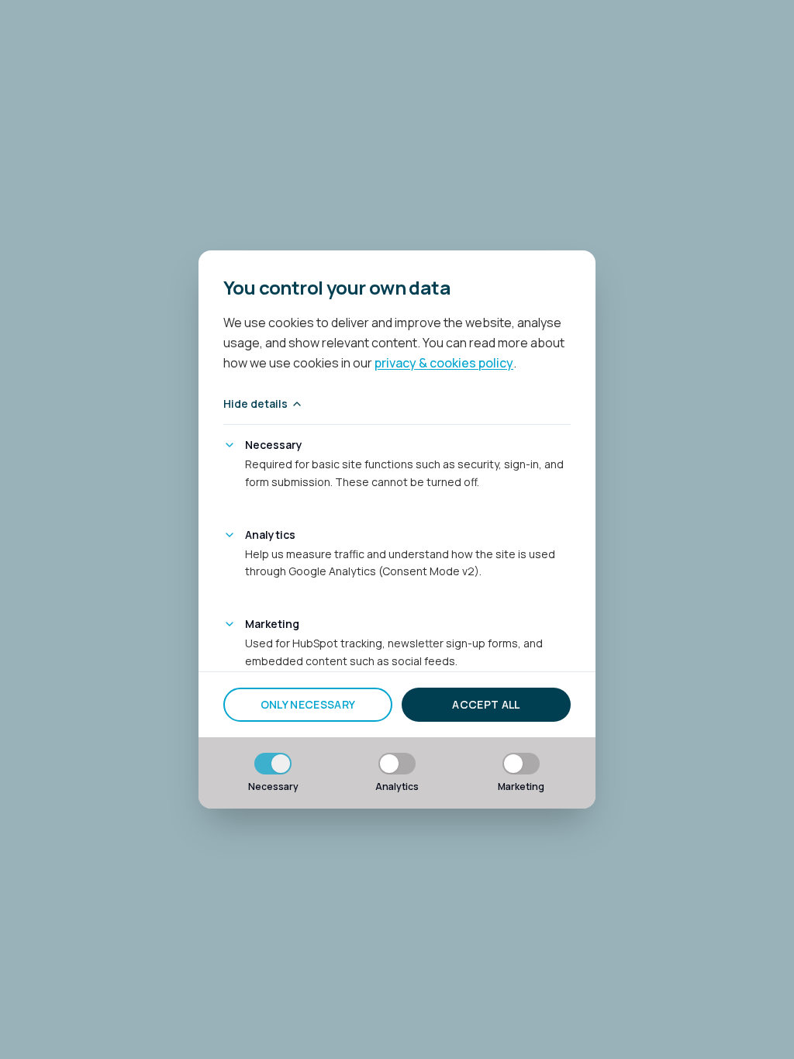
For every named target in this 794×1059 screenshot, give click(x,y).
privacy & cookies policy (444, 362)
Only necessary (308, 704)
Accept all (486, 704)
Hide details (255, 403)
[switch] (273, 763)
